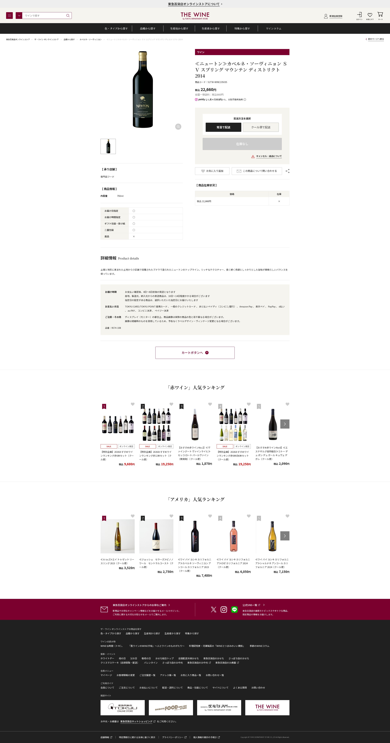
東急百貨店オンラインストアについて (194, 4)
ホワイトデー (107, 658)
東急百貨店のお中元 (197, 662)
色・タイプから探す (111, 633)
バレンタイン (151, 662)
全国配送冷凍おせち (188, 658)
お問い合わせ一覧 (215, 675)
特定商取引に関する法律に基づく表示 (137, 737)
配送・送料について (172, 687)
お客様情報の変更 (126, 675)
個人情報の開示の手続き (205, 737)
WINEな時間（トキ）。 (112, 646)
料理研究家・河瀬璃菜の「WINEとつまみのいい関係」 (217, 646)
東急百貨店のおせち (213, 658)
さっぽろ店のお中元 (172, 662)
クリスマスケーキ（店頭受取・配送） (120, 662)
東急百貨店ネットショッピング (136, 721)
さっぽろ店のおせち (239, 658)
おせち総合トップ (164, 658)
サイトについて (221, 687)
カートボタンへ (192, 352)
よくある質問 (240, 687)
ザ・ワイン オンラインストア (46, 39)
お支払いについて (148, 687)
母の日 (122, 658)
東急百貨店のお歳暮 (225, 662)
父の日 (133, 658)
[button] (284, 424)
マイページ (106, 675)
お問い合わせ (258, 687)
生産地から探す (152, 633)
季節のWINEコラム (259, 646)
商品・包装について (197, 687)
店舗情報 (105, 737)
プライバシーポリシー (172, 737)
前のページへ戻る (376, 39)
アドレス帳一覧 (168, 675)
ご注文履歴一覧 (147, 675)
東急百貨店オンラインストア (18, 39)
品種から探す (69, 39)
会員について (107, 687)
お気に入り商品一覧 (191, 675)
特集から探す (192, 633)
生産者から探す (173, 633)
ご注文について (127, 687)
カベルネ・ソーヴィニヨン (91, 39)
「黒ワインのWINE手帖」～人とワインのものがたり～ (156, 646)
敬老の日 (146, 658)
